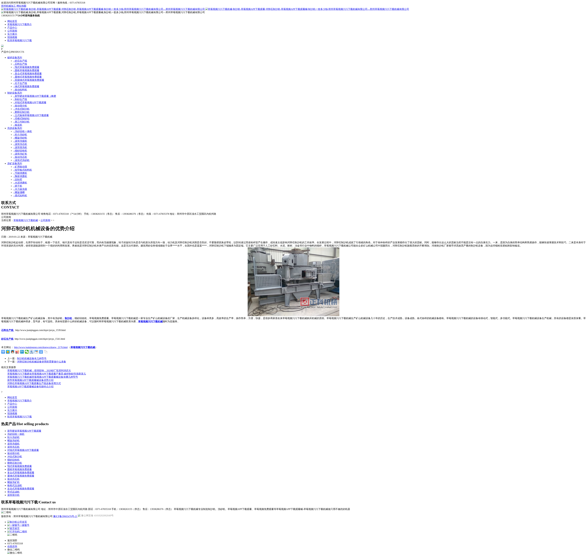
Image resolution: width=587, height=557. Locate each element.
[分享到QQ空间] (8, 352)
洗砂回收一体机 (15, 434)
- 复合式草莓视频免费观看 (27, 73)
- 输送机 (17, 125)
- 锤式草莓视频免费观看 (26, 86)
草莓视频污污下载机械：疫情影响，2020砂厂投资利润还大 (39, 370)
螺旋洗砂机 (13, 440)
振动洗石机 (13, 479)
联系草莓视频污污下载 (19, 40)
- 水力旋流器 (20, 189)
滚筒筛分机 (13, 495)
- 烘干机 (17, 186)
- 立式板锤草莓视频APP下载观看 (31, 115)
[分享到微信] (27, 352)
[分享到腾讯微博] (22, 352)
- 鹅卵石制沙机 (21, 112)
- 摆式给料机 (20, 195)
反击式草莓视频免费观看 (20, 488)
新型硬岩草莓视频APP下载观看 (24, 431)
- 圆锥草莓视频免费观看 (26, 70)
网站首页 (12, 21)
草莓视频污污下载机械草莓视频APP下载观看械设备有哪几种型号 (42, 377)
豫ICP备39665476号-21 (65, 516)
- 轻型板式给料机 (22, 170)
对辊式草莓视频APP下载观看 (23, 450)
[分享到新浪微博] (17, 352)
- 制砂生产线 (20, 99)
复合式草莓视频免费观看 (20, 472)
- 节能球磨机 (20, 173)
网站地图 (21, 6)
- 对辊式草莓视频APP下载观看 (29, 102)
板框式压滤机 (14, 485)
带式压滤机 (13, 492)
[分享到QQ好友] (13, 352)
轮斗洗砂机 (13, 437)
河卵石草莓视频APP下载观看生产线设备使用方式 (34, 383)
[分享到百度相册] (36, 352)
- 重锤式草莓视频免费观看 (27, 76)
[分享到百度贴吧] (31, 352)
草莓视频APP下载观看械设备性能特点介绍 (30, 386)
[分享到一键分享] (41, 352)
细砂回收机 (13, 459)
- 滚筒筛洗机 (20, 147)
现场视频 (12, 37)
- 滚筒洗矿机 (20, 154)
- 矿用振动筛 (20, 166)
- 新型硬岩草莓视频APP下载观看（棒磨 (34, 96)
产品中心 (12, 27)
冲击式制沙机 (14, 456)
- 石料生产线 (20, 64)
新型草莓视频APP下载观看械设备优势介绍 (30, 380)
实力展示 (12, 34)
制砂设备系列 (14, 93)
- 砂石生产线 (20, 60)
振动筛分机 (13, 453)
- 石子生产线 (20, 83)
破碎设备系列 (14, 57)
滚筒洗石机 (13, 447)
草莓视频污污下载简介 (19, 24)
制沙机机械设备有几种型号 (31, 358)
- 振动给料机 (20, 89)
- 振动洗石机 (20, 157)
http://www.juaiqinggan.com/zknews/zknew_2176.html (41, 347)
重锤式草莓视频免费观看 (20, 475)
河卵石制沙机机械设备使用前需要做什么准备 (41, 361)
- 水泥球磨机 (20, 182)
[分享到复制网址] (46, 352)
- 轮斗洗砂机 (20, 134)
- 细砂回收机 (20, 150)
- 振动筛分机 (20, 105)
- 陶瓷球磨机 (20, 176)
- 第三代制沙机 (21, 121)
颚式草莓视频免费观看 (19, 466)
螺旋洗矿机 (13, 482)
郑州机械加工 (8, 6)
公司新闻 (12, 30)
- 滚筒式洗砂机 (21, 160)
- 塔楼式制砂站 (21, 118)
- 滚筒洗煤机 (20, 141)
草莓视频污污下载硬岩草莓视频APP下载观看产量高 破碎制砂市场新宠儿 (46, 373)
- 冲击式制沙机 (21, 109)
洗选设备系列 (14, 128)
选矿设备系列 (14, 163)
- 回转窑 (17, 179)
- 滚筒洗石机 (20, 144)
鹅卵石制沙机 (14, 463)
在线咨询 (12, 546)
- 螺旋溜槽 (19, 192)
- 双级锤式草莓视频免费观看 (28, 80)
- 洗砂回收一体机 (22, 131)
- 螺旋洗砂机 (20, 137)
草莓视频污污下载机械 (25, 220)
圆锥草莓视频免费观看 (19, 469)
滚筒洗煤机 (13, 443)
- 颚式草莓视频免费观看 (26, 67)
